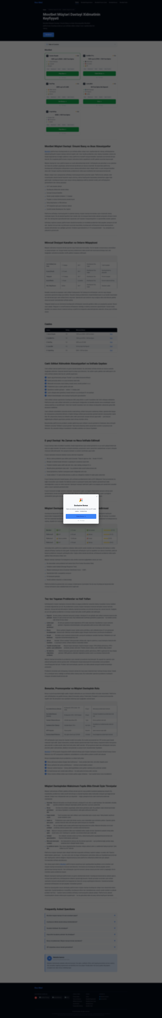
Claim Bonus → (81, 516)
